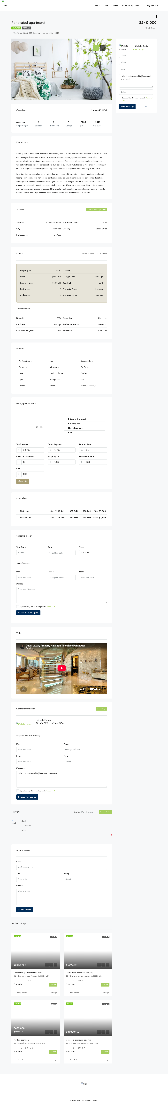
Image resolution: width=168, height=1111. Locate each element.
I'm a (66, 755)
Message (20, 583)
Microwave (54, 367)
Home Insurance (86, 456)
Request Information (27, 797)
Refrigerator (55, 379)
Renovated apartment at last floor (27, 972)
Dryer (21, 373)
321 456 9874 (57, 723)
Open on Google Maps (97, 210)
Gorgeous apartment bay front (78, 1039)
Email (81, 571)
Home (97, 5)
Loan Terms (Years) (25, 456)
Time (81, 547)
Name (19, 571)
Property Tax (54, 456)
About (105, 5)
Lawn (52, 361)
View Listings (101, 709)
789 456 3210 (42, 723)
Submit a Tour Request (28, 612)
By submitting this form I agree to (38, 606)
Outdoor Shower (57, 373)
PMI (18, 468)
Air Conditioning (25, 361)
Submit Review (24, 909)
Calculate (22, 481)
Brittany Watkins (21, 993)
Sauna (52, 385)
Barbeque (23, 367)
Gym (21, 379)
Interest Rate (85, 444)
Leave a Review (105, 812)
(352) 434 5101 (152, 5)
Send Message (127, 106)
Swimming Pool (87, 361)
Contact (115, 5)
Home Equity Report (130, 5)
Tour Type (21, 547)
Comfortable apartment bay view (79, 972)
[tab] (96, 48)
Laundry (22, 385)
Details (53, 984)
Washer (84, 373)
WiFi (82, 379)
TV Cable (85, 367)
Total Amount (22, 444)
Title (18, 873)
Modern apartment (21, 1039)
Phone (51, 571)
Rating (66, 873)
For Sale (26, 28)
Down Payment (55, 444)
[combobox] (30, 552)
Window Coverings (88, 385)
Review (19, 885)
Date (50, 547)
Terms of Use (51, 606)
